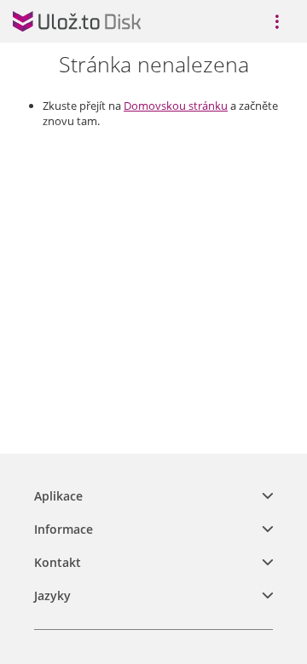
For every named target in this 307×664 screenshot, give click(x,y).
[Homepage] (77, 21)
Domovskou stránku (176, 105)
